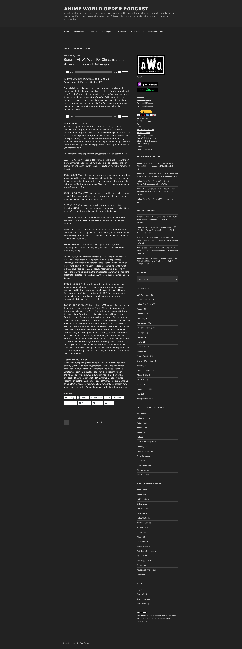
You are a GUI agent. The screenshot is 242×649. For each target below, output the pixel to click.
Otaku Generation (144, 465)
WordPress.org (143, 604)
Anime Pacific (142, 423)
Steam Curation (143, 132)
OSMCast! (141, 461)
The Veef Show (143, 475)
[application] (97, 71)
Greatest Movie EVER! (146, 451)
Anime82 (140, 437)
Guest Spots (107, 31)
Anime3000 (142, 432)
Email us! (141, 97)
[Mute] (119, 72)
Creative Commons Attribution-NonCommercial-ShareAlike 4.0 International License (156, 618)
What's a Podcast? (144, 118)
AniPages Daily (143, 499)
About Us (93, 31)
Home (66, 31)
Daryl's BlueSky (143, 144)
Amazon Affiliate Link (145, 129)
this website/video (96, 138)
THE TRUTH (142, 380)
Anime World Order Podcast (106, 9)
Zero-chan (141, 575)
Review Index (79, 31)
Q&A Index (121, 31)
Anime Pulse (142, 428)
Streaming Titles (143, 370)
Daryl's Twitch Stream (146, 135)
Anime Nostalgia (143, 418)
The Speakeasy (143, 470)
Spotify (93, 82)
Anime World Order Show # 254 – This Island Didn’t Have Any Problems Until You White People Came (157, 261)
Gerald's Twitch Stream (146, 138)
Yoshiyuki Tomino (144, 399)
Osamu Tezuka (143, 356)
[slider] (125, 71)
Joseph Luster (142, 527)
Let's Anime (141, 532)
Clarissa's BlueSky (144, 149)
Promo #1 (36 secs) (145, 103)
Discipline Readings (145, 328)
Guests (140, 337)
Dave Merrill (142, 513)
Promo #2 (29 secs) (145, 106)
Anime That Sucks (144, 304)
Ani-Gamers (142, 490)
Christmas (141, 314)
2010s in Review (143, 299)
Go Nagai (140, 333)
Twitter (140, 124)
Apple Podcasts (137, 31)
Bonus (139, 309)
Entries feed (142, 594)
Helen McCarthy (143, 518)
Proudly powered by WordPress (76, 643)
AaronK (140, 217)
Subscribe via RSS (155, 31)
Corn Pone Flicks (143, 508)
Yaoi (138, 394)
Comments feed (143, 599)
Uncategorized (143, 389)
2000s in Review (144, 295)
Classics (140, 318)
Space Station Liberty (99, 311)
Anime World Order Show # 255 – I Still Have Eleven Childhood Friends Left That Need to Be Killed (155, 166)
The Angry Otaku (144, 560)
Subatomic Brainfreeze (146, 551)
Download (77, 79)
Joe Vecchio (103, 363)
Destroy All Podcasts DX (146, 442)
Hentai (139, 342)
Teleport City (142, 556)
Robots (140, 365)
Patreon (140, 127)
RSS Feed (141, 77)
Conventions (142, 323)
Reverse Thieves (143, 546)
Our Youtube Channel (145, 121)
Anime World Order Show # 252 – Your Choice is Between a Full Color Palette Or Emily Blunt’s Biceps (156, 191)
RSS (100, 82)
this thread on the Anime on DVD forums (107, 129)
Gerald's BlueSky (143, 146)
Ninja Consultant (143, 456)
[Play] (67, 72)
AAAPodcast (142, 413)
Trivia (139, 384)
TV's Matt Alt (142, 565)
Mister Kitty (141, 537)
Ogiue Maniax (142, 541)
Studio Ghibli (142, 375)
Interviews (141, 347)
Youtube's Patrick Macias (147, 570)
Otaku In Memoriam (145, 361)
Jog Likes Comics (144, 523)
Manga (140, 351)
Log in (139, 589)
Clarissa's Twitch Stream (147, 141)
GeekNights (142, 446)
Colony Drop (142, 504)
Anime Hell (141, 494)
